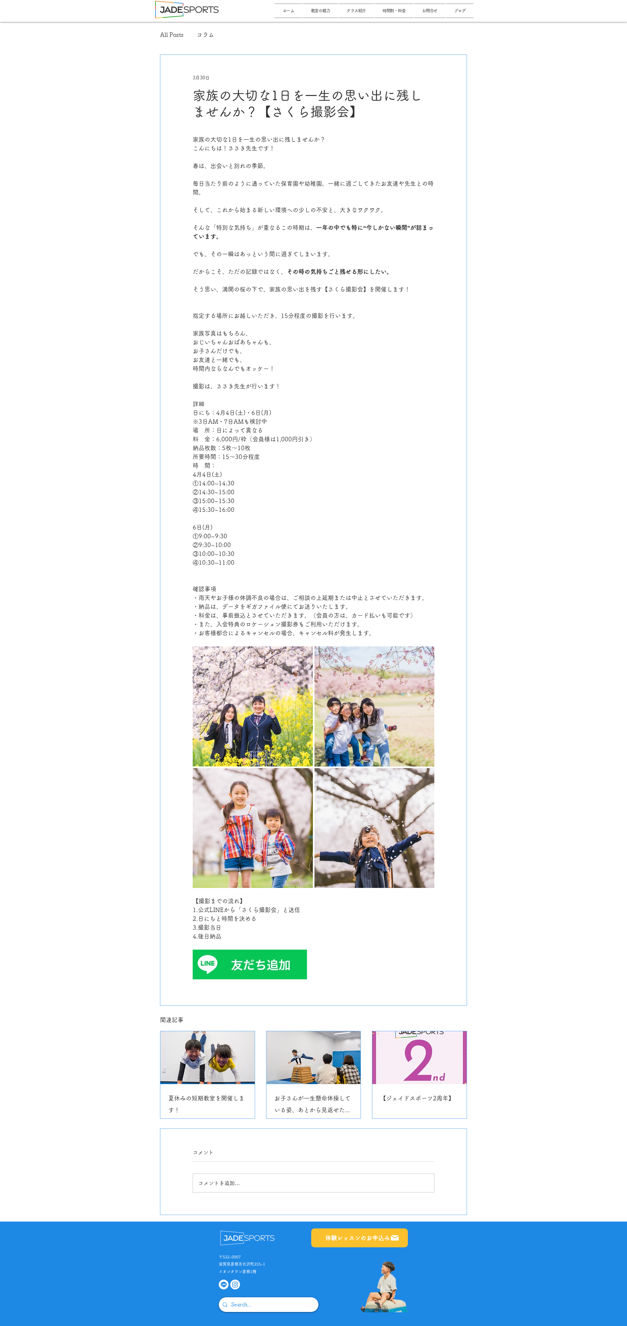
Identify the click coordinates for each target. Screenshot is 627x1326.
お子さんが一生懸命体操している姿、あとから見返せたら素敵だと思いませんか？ (312, 1105)
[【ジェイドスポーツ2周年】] (419, 1057)
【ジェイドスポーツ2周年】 (417, 1098)
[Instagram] (235, 1284)
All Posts (172, 35)
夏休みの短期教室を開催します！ (206, 1104)
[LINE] (224, 1284)
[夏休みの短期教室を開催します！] (207, 1057)
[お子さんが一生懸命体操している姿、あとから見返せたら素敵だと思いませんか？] (313, 1057)
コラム (205, 35)
